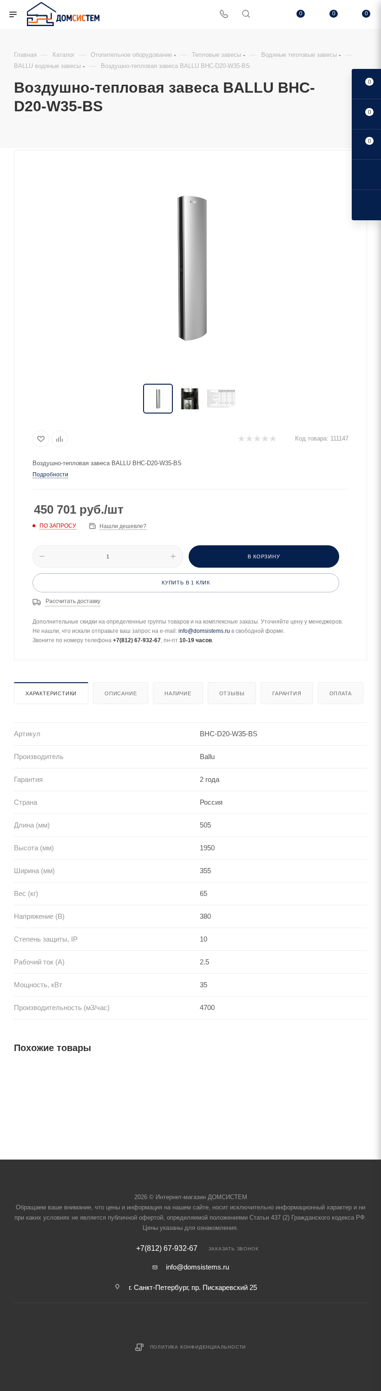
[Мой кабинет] (268, 15)
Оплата (340, 693)
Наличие (177, 693)
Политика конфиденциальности (198, 1347)
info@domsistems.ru (204, 631)
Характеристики (51, 693)
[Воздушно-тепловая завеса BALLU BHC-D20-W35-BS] (190, 268)
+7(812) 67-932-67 (166, 1248)
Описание (121, 693)
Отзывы (232, 693)
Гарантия (286, 693)
